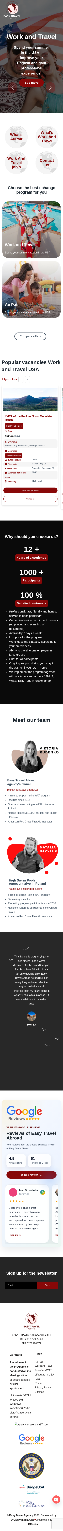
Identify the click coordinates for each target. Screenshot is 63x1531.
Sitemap (39, 1392)
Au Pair (39, 1361)
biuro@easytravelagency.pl (22, 789)
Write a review (29, 1174)
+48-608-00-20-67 (20, 1408)
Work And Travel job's (16, 162)
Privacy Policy (43, 1387)
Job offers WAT (43, 1370)
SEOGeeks (31, 1524)
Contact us (30, 499)
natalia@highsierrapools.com (25, 888)
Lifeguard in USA (44, 1374)
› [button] (27, 379)
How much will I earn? (30, 490)
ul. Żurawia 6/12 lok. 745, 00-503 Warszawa (21, 1399)
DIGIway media (20, 1519)
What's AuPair (16, 136)
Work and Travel (44, 1365)
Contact (39, 1383)
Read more (15, 1235)
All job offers (9, 379)
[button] (7, 1010)
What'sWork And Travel (47, 136)
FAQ (37, 1379)
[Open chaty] (56, 1499)
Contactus (47, 162)
